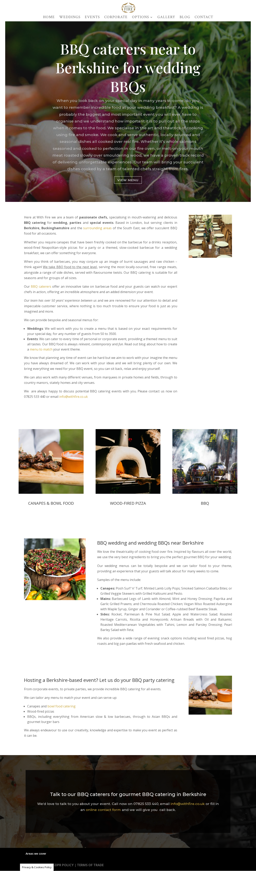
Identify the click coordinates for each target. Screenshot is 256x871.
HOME (49, 18)
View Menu (128, 180)
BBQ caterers (41, 286)
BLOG (185, 18)
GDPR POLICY (63, 865)
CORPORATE (116, 18)
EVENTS (92, 18)
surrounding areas (97, 228)
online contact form (103, 810)
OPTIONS (140, 18)
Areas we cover (36, 853)
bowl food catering (61, 706)
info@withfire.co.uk (73, 396)
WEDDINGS (69, 18)
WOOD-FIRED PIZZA (128, 503)
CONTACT (204, 18)
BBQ (205, 503)
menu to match (41, 349)
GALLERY (166, 18)
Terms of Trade (90, 865)
